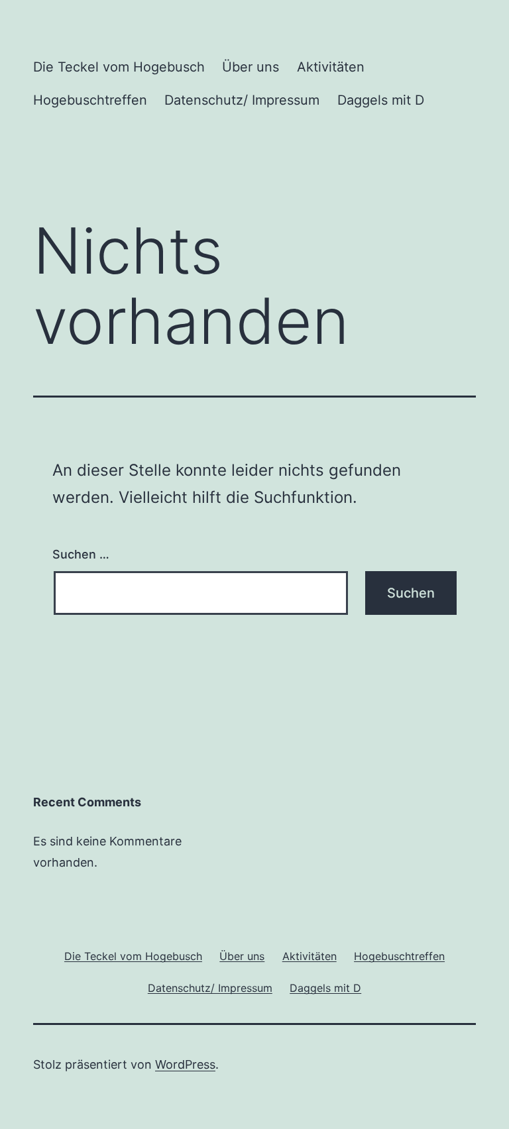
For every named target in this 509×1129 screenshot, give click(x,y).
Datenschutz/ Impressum (241, 100)
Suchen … (80, 554)
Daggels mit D (380, 100)
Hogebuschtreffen (90, 100)
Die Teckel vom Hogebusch (119, 67)
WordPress (185, 1064)
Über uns (250, 67)
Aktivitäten (331, 67)
